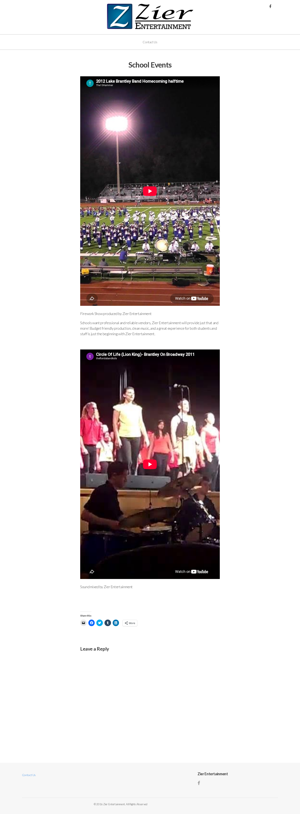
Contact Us (150, 42)
